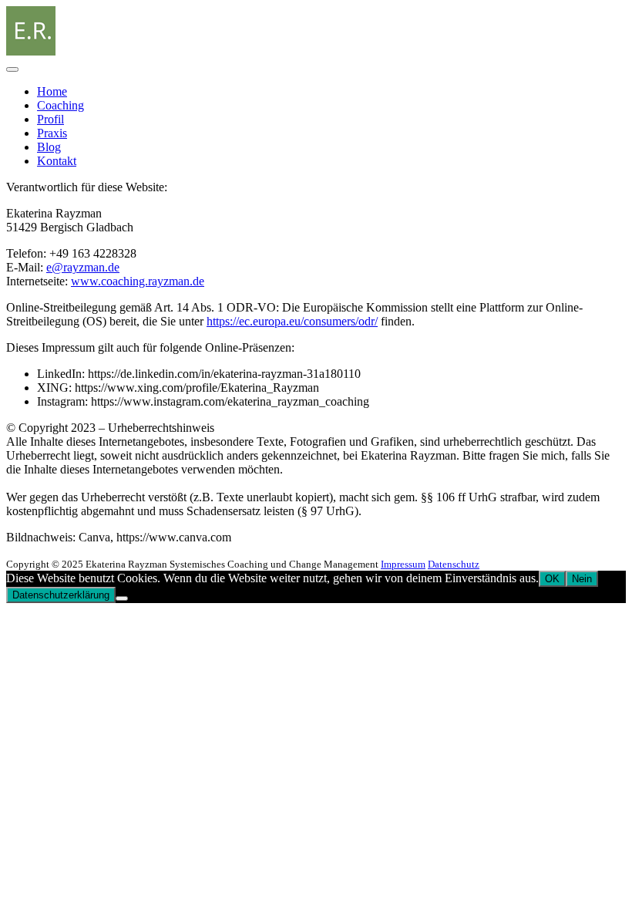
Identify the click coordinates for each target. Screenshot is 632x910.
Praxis (52, 133)
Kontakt (56, 160)
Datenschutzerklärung (60, 595)
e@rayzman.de (82, 267)
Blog (49, 146)
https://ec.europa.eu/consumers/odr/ (292, 321)
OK (552, 579)
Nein (582, 579)
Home (52, 91)
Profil (50, 119)
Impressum (403, 564)
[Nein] (122, 598)
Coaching (60, 105)
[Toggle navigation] (12, 69)
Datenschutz (453, 564)
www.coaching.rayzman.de (137, 281)
